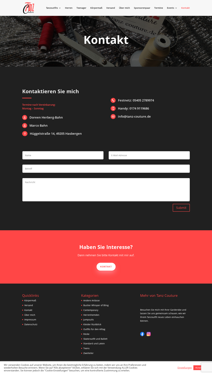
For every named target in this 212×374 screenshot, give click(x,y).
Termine (158, 8)
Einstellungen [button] (185, 367)
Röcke (86, 334)
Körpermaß (96, 8)
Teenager (81, 8)
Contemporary (90, 310)
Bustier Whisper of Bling (96, 305)
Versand (110, 8)
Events (170, 8)
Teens (86, 348)
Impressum (30, 319)
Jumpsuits (88, 319)
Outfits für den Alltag (94, 329)
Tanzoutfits (52, 8)
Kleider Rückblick (92, 324)
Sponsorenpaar (142, 8)
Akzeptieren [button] (200, 367)
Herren (68, 8)
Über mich (124, 8)
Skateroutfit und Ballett (95, 338)
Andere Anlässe (91, 300)
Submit (181, 208)
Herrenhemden (91, 314)
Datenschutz (30, 324)
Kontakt (185, 8)
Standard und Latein (94, 343)
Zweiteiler (88, 353)
